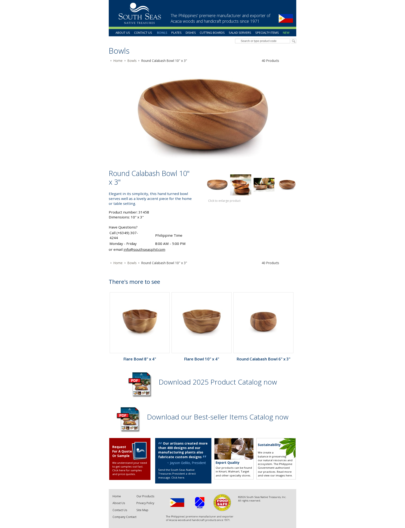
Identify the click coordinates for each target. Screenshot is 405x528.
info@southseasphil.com (144, 249)
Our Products (145, 496)
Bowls (162, 32)
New (286, 32)
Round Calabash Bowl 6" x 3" (263, 359)
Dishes (191, 32)
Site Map (142, 510)
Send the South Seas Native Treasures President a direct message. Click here (177, 473)
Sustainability (269, 444)
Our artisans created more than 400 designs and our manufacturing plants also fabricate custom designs (183, 450)
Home (116, 496)
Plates (176, 32)
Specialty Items (267, 32)
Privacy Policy (145, 503)
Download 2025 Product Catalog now (218, 382)
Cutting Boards (212, 32)
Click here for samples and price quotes (127, 472)
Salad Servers (240, 32)
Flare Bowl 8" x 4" (139, 359)
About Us (123, 32)
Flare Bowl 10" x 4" (201, 359)
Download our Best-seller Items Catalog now (218, 417)
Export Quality (228, 462)
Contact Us (143, 32)
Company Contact (124, 517)
